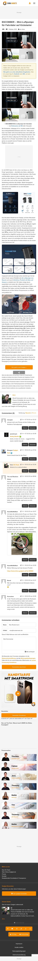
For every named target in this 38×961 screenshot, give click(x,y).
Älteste (34, 413)
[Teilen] (19, 372)
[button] (14, 922)
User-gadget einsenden (20, 893)
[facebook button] (8, 929)
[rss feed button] (30, 929)
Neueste (28, 413)
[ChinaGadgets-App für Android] (13, 420)
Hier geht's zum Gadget (19, 367)
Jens (13, 395)
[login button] (29, 3)
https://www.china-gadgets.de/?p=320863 (20, 571)
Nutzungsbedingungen (28, 658)
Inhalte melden (19, 947)
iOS (24, 74)
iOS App (13, 934)
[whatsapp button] (25, 929)
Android (16, 74)
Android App (24, 934)
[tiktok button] (21, 929)
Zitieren (25, 428)
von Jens (22, 29)
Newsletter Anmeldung (19, 715)
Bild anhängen (30, 651)
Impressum (19, 943)
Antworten (33, 428)
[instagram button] (16, 929)
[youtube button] (12, 929)
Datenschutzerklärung (9, 658)
